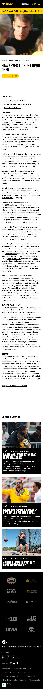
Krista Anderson (13, 249)
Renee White (6, 229)
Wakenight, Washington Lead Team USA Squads (19, 456)
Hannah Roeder (11, 254)
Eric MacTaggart (19, 190)
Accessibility (6, 684)
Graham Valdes (7, 198)
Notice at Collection (27, 676)
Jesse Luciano (35, 193)
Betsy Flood (27, 290)
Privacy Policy (7, 668)
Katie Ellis (28, 249)
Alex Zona (14, 195)
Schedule (33, 11)
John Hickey (32, 188)
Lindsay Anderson (16, 283)
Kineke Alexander (33, 210)
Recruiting (24, 11)
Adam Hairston (12, 193)
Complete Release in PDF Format (14, 386)
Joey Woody (26, 332)
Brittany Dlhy (27, 285)
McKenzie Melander (9, 298)
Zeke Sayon (27, 154)
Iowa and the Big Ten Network (15, 101)
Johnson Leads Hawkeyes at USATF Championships (19, 563)
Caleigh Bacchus (13, 259)
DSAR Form (25, 672)
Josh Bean (16, 154)
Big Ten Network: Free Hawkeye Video (18, 104)
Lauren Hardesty (33, 251)
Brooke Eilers (15, 288)
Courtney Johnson (18, 293)
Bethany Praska (19, 266)
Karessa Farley (12, 268)
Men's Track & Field (10, 60)
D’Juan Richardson (17, 171)
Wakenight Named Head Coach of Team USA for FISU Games (20, 511)
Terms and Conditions (10, 672)
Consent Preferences (22, 668)
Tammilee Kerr (23, 212)
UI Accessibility (35, 680)
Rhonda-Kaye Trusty (29, 261)
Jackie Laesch (21, 295)
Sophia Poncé (7, 264)
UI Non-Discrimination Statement (14, 680)
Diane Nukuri (34, 212)
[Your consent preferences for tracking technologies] (4, 685)
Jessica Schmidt (11, 215)
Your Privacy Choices (10, 676)
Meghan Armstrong (9, 212)
